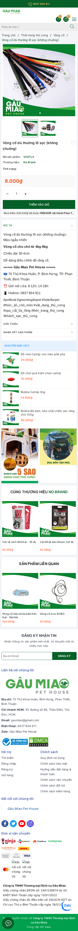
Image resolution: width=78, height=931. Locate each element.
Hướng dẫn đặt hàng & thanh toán (55, 772)
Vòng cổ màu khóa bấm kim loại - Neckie (19, 615)
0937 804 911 (41, 3)
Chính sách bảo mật (53, 763)
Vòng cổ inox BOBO (52, 613)
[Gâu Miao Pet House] (11, 11)
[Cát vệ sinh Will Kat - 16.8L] (20, 519)
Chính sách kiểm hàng (55, 791)
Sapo (48, 926)
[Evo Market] (19, 455)
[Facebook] (4, 823)
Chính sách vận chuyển (56, 779)
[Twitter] (13, 823)
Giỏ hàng (7, 775)
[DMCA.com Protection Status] (39, 741)
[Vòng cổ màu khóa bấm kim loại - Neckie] (20, 590)
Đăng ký (64, 656)
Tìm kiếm (7, 757)
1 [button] (38, 113)
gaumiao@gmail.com (25, 720)
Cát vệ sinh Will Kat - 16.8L (19, 542)
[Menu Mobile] (73, 19)
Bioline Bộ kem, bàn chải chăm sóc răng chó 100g (48, 412)
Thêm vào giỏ (39, 204)
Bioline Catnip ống (33, 392)
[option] (39, 80)
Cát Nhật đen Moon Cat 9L (57, 542)
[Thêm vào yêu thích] (73, 142)
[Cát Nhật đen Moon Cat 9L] (58, 519)
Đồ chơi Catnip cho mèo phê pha (43, 354)
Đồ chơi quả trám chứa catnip (41, 373)
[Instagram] (30, 823)
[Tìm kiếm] (72, 27)
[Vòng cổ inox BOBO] (58, 590)
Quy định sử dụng (52, 757)
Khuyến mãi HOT (17, 345)
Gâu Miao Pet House (23, 731)
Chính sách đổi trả (52, 785)
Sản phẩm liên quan (39, 564)
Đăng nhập (8, 763)
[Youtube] (21, 823)
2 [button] (40, 113)
